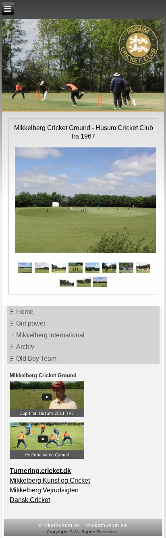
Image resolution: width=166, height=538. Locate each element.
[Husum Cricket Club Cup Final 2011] (47, 415)
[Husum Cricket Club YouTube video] (47, 457)
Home (24, 311)
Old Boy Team (36, 358)
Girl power (31, 323)
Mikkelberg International (50, 335)
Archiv (25, 346)
